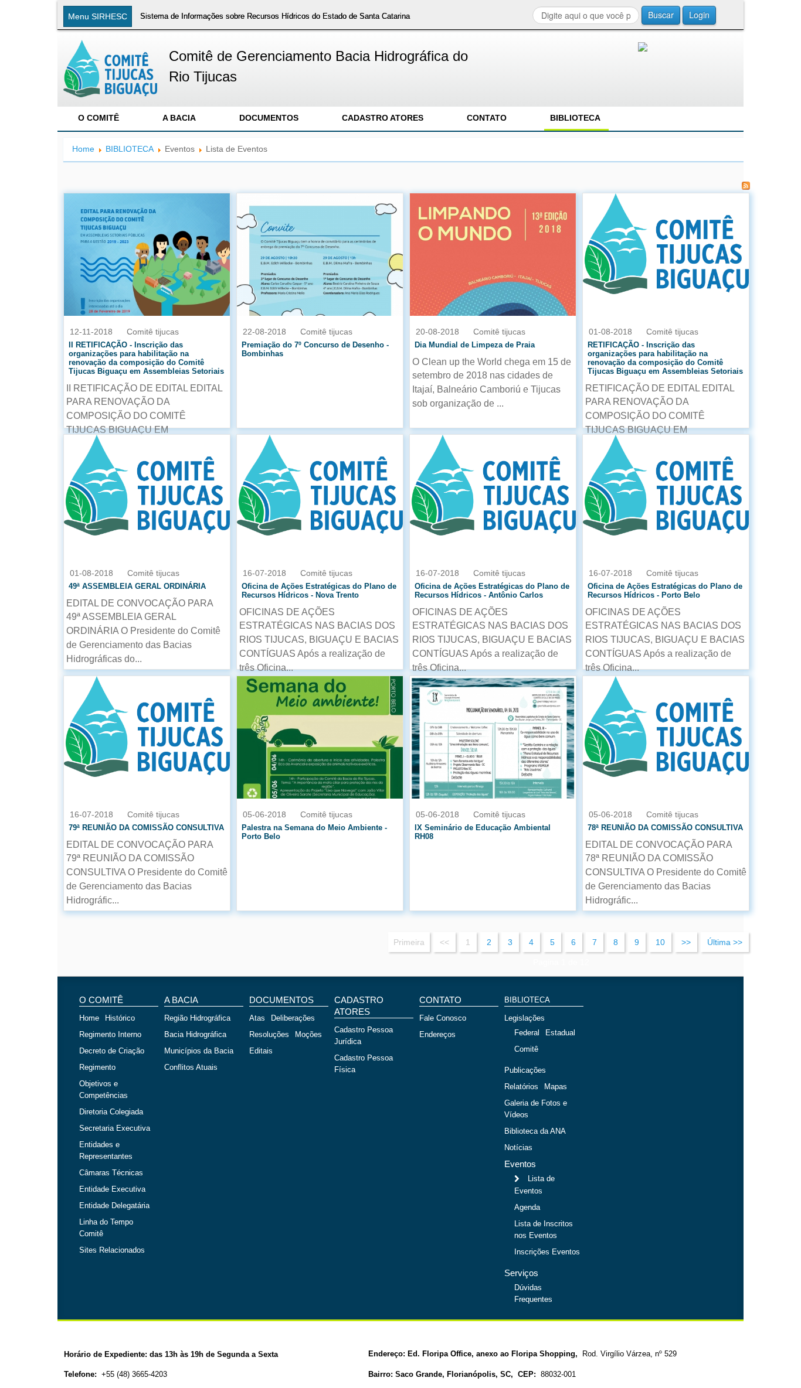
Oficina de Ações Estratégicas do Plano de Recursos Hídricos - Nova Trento (319, 590)
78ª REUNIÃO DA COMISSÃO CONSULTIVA (665, 827)
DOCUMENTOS (268, 117)
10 (660, 942)
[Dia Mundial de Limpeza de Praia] (493, 310)
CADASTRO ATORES (382, 117)
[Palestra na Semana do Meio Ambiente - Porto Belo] (320, 792)
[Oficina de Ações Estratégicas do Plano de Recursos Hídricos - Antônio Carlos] (493, 484)
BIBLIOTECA (575, 117)
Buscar (661, 15)
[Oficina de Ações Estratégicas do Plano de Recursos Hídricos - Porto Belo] (666, 484)
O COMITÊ (98, 117)
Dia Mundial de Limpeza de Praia (475, 344)
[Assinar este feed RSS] (746, 185)
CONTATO (487, 117)
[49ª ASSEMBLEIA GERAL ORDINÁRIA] (147, 484)
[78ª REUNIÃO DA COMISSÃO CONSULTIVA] (666, 726)
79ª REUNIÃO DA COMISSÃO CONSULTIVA (146, 827)
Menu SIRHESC (97, 16)
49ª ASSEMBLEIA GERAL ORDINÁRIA (137, 586)
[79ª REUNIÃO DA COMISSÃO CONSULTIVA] (147, 726)
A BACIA (179, 117)
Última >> (724, 942)
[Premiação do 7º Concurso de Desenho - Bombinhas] (320, 275)
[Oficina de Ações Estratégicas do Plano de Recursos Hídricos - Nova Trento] (320, 484)
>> (686, 942)
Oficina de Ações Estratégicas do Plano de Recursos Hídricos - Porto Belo (665, 590)
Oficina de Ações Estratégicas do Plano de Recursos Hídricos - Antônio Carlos (492, 590)
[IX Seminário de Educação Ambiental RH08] (493, 768)
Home (83, 149)
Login (699, 15)
